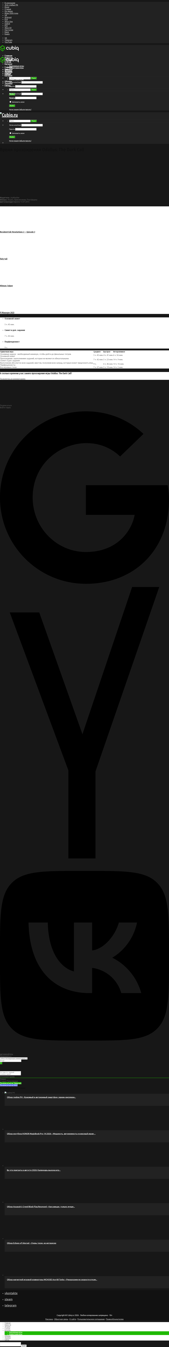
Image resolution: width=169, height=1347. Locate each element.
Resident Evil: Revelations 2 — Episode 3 (17, 232)
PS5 (6, 26)
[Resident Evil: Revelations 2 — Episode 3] (14, 230)
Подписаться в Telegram (10, 1083)
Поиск (34, 78)
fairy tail (3, 259)
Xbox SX (8, 28)
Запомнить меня (17, 102)
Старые (8, 9)
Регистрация (14, 109)
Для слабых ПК (11, 5)
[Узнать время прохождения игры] (50, 401)
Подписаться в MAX (9, 1085)
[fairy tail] (14, 257)
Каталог (8, 75)
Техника (8, 83)
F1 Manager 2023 (7, 312)
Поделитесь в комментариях (12, 379)
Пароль (12, 86)
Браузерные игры (16, 66)
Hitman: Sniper (6, 285)
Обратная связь (61, 1319)
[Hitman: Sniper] (14, 283)
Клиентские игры (16, 68)
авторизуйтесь (6, 1054)
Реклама (49, 1319)
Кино (7, 32)
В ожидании (10, 3)
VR (6, 15)
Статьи (8, 73)
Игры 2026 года (11, 13)
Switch (7, 24)
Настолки (9, 30)
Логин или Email (15, 82)
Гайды (8, 85)
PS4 (6, 19)
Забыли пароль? (25, 109)
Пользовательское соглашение (91, 1319)
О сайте (72, 1319)
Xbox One (9, 22)
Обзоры (8, 81)
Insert (24, 1346)
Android (8, 17)
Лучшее (8, 71)
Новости (9, 69)
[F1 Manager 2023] (14, 310)
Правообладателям (115, 1319)
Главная (8, 56)
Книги (7, 34)
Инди (7, 7)
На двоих (9, 11)
